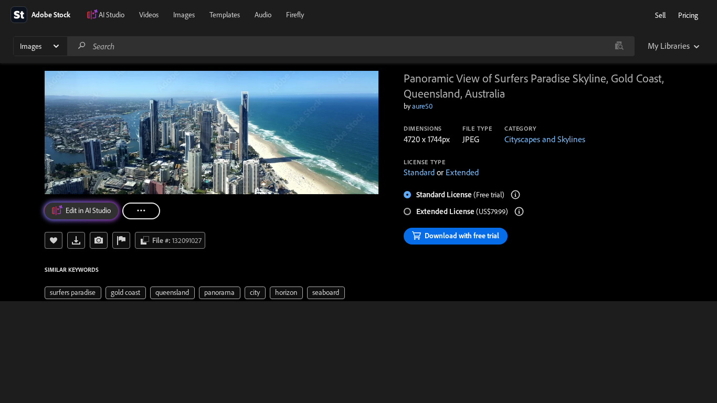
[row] (73, 293)
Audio (263, 14)
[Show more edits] (141, 211)
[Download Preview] (76, 240)
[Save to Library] (53, 240)
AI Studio (111, 14)
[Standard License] (515, 194)
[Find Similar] (99, 240)
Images (184, 14)
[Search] (82, 45)
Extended (462, 172)
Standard (419, 172)
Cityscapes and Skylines (544, 139)
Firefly (295, 14)
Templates (224, 14)
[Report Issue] (121, 240)
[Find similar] (619, 46)
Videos (149, 14)
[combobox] (351, 46)
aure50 (422, 106)
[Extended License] (519, 211)
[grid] (195, 291)
